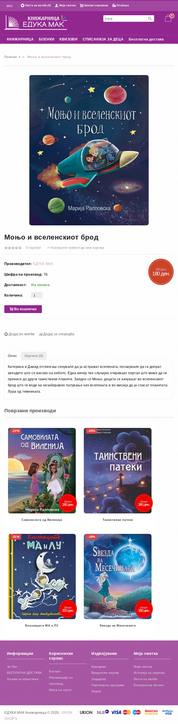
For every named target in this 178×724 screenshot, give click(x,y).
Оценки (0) (34, 356)
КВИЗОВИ (68, 39)
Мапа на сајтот (60, 690)
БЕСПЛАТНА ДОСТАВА (24, 672)
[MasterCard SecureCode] (151, 714)
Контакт (55, 671)
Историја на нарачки (149, 672)
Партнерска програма (107, 685)
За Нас (12, 666)
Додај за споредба (58, 334)
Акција (96, 691)
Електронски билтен (149, 685)
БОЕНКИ (46, 39)
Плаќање (123, 5)
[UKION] (86, 714)
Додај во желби (22, 334)
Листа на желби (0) (38, 5)
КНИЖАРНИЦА (20, 39)
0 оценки (33, 248)
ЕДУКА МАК (43, 264)
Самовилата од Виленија (41, 519)
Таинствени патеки (117, 519)
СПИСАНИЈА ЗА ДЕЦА (103, 39)
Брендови (98, 666)
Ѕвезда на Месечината (118, 625)
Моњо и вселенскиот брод (49, 57)
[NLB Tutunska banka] (103, 714)
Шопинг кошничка (96, 5)
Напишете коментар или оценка (77, 248)
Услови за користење (23, 679)
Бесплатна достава (146, 39)
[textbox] (124, 18)
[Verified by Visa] (168, 714)
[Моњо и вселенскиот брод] (89, 150)
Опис (12, 356)
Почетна (10, 57)
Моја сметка (67, 5)
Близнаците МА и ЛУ (41, 625)
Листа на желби (145, 679)
